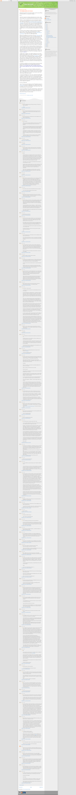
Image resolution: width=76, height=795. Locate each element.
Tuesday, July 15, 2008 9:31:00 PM (26, 414)
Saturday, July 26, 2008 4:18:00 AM (26, 763)
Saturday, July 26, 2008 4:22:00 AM (26, 769)
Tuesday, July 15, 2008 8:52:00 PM (26, 407)
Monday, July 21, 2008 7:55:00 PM (26, 744)
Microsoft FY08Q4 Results (49, 36)
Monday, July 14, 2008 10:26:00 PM (26, 136)
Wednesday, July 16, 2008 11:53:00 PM (26, 584)
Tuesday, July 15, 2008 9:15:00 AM (26, 241)
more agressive (36, 55)
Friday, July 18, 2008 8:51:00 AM (26, 647)
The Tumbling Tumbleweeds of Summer (26, 10)
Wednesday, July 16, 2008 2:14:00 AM (26, 495)
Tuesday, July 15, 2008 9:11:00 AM (26, 231)
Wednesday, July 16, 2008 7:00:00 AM (26, 500)
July (47, 34)
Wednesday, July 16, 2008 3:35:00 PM (26, 517)
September (47, 33)
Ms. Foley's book (38, 35)
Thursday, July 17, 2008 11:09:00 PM (26, 624)
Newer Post (20, 787)
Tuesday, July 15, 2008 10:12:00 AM (26, 256)
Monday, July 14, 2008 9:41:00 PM (26, 107)
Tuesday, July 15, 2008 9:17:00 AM (26, 252)
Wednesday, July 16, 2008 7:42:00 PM (26, 542)
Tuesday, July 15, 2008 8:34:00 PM (26, 400)
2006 (46, 44)
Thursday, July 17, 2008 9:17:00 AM (26, 607)
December (47, 30)
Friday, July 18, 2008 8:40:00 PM (26, 691)
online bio (36, 734)
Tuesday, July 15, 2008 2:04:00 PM (26, 332)
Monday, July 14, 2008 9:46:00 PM (26, 113)
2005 (46, 45)
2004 (46, 46)
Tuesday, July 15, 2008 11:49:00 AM (26, 323)
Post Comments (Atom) (26, 789)
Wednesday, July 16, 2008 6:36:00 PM (26, 537)
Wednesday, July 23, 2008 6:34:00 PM (26, 750)
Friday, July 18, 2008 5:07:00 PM (26, 679)
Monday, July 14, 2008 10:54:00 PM (26, 144)
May (47, 39)
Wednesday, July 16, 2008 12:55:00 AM (26, 470)
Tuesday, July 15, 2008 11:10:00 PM (26, 459)
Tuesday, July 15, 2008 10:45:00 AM (26, 280)
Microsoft (24, 93)
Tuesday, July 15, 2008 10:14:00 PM (26, 442)
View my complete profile (48, 19)
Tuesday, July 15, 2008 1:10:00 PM (26, 328)
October (47, 32)
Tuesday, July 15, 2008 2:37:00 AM (26, 191)
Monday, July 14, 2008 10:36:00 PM (26, 140)
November (47, 31)
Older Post (41, 787)
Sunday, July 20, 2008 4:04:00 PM (26, 728)
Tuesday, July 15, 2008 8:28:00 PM (26, 353)
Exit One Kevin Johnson (49, 35)
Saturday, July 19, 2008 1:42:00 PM (26, 700)
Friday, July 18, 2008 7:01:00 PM (26, 687)
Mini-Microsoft (28, 4)
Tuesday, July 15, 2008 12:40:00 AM (26, 185)
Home (31, 787)
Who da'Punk (47, 18)
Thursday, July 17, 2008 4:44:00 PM (26, 612)
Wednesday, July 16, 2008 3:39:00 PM (26, 525)
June (47, 38)
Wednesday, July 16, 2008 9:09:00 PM (26, 554)
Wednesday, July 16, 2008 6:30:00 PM (26, 530)
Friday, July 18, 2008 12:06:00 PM (26, 663)
